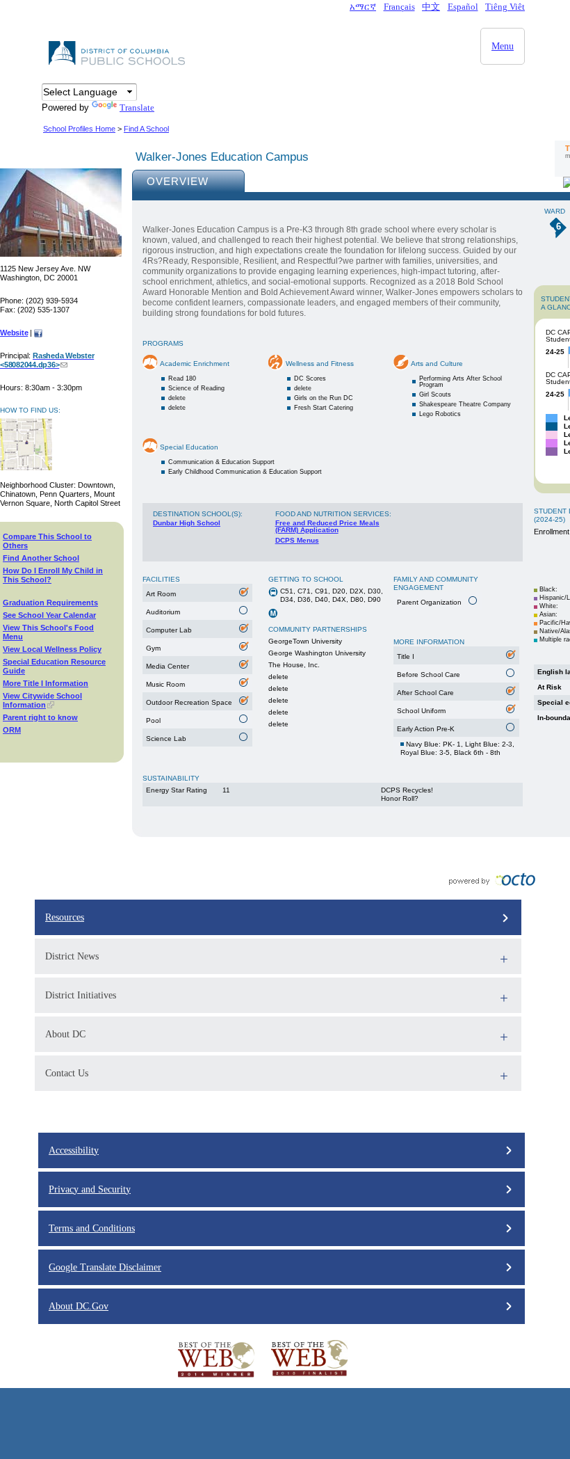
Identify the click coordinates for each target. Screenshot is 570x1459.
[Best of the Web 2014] (216, 1377)
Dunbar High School (186, 523)
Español (463, 6)
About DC (65, 1034)
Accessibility (74, 1150)
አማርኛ (363, 6)
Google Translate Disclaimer (105, 1267)
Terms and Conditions (92, 1228)
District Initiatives (80, 995)
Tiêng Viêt (505, 6)
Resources (64, 917)
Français (399, 6)
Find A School (146, 129)
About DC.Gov (78, 1306)
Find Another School (41, 558)
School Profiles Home (79, 129)
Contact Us (66, 1073)
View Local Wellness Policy (52, 649)
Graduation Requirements (50, 602)
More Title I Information (45, 683)
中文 (431, 6)
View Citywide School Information (42, 700)
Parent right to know (40, 717)
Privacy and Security (90, 1189)
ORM (12, 730)
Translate (137, 107)
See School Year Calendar (49, 615)
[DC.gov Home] (118, 63)
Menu (502, 46)
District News (72, 956)
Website (14, 332)
